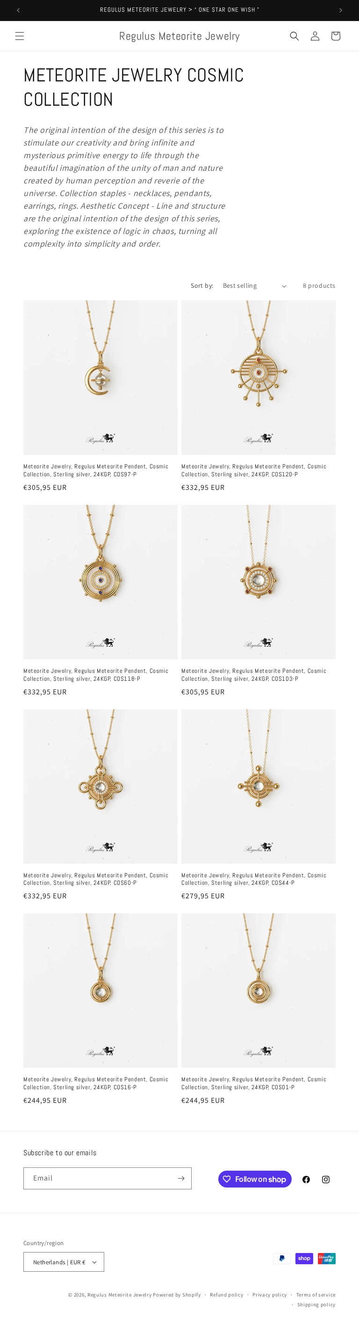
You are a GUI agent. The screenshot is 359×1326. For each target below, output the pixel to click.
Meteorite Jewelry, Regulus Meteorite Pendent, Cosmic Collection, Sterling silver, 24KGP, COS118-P (95, 675)
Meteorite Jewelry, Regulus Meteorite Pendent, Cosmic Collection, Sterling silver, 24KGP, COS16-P (95, 1083)
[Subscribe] (181, 1178)
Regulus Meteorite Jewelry (119, 1294)
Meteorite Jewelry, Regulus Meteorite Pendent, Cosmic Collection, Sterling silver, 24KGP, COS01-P (253, 1083)
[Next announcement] (340, 10)
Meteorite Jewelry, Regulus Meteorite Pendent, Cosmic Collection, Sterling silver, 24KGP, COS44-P (253, 879)
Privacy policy (269, 1294)
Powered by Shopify (177, 1294)
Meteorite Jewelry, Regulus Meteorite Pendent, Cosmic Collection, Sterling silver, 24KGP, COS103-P (253, 675)
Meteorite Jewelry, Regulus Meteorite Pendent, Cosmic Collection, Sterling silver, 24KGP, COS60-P (95, 879)
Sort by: (202, 285)
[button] (19, 36)
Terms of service (316, 1294)
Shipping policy (316, 1304)
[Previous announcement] (18, 10)
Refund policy (226, 1294)
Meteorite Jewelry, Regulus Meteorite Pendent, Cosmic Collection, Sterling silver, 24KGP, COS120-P (253, 470)
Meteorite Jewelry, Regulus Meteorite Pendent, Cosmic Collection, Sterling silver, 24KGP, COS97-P (95, 470)
